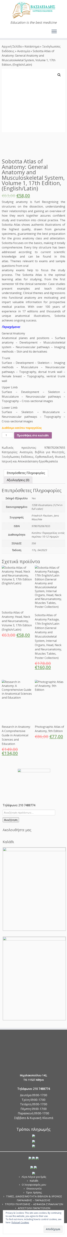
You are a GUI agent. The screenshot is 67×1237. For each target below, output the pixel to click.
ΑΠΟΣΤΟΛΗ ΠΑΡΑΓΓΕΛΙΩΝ (34, 1208)
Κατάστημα (31, 46)
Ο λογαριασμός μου (34, 1184)
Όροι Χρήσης (34, 1192)
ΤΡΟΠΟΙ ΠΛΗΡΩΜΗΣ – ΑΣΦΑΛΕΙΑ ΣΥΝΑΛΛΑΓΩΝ (34, 1204)
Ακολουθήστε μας (17, 829)
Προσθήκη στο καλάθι (33, 435)
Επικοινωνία (33, 1188)
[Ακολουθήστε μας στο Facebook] (7, 33)
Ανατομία (23, 51)
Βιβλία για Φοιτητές (49, 452)
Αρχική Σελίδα (12, 46)
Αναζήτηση (11, 820)
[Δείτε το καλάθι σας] (61, 30)
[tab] (26, 472)
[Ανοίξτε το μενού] (54, 31)
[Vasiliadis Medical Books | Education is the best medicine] (33, 10)
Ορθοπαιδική (44, 457)
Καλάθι (34, 1180)
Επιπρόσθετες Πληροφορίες (26, 473)
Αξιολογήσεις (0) (18, 480)
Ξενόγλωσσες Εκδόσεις (18, 457)
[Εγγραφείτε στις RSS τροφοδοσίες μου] (4, 33)
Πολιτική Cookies (20, 1222)
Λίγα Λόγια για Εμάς (34, 1176)
